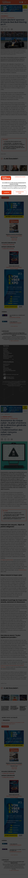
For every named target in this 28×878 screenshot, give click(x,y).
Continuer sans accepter (20, 176)
